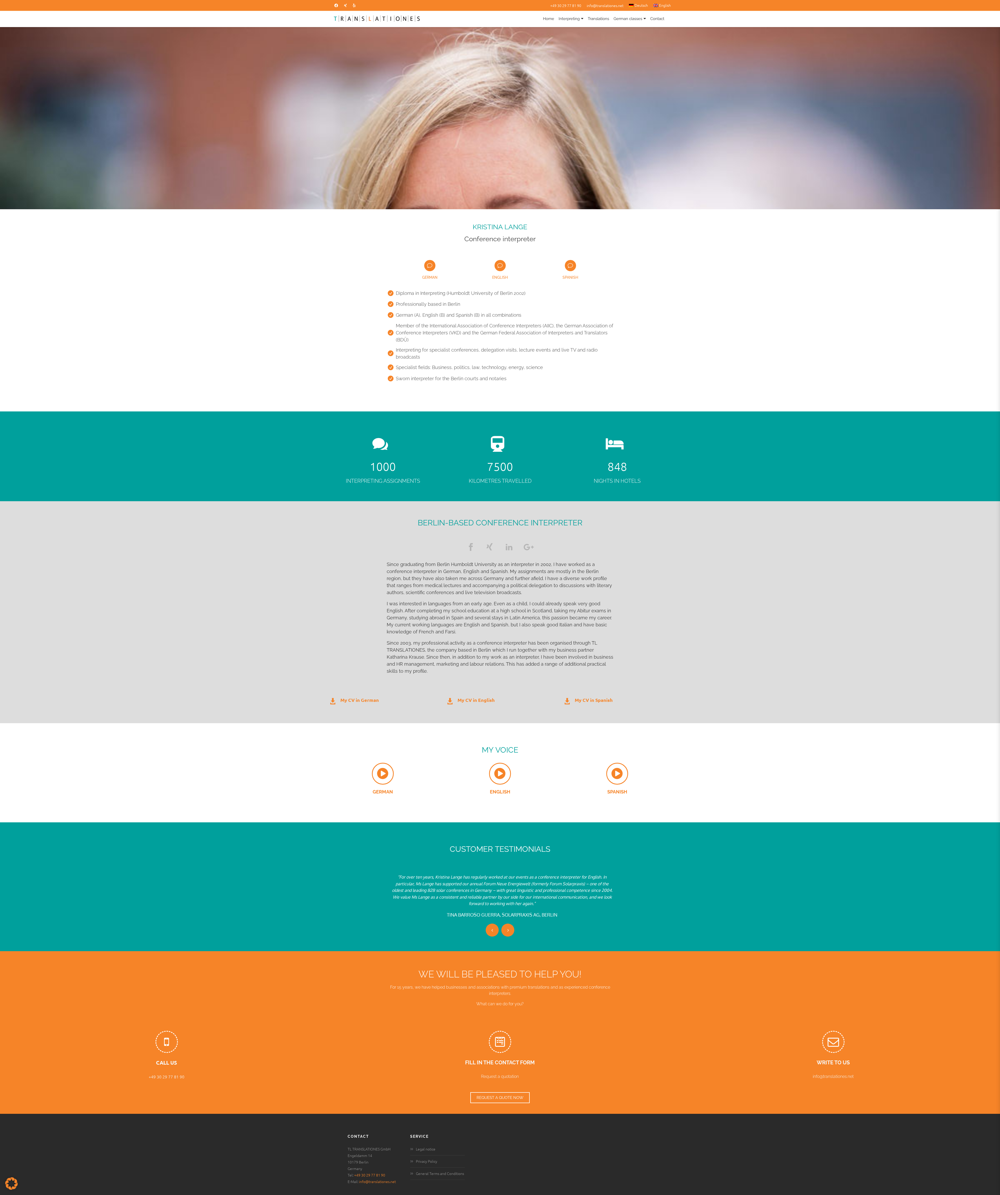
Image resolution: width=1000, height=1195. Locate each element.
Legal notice (425, 1142)
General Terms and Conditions (440, 1166)
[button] (11, 1183)
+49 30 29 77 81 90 (565, 5)
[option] (495, 893)
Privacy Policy (426, 1154)
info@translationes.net (605, 5)
